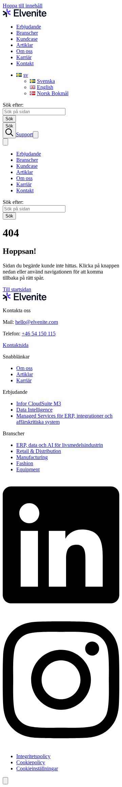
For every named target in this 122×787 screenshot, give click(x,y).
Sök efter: (13, 105)
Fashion (24, 463)
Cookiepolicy (30, 762)
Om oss (24, 51)
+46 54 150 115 (39, 333)
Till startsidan (17, 289)
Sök (9, 125)
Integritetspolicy (33, 756)
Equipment (28, 469)
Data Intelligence (34, 410)
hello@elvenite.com (36, 322)
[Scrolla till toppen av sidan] (5, 780)
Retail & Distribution (38, 451)
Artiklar (24, 45)
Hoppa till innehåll (22, 5)
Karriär (24, 57)
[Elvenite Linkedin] (61, 610)
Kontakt (25, 63)
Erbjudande (28, 27)
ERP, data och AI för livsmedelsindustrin (59, 445)
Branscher (27, 33)
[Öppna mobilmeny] (35, 134)
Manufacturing (32, 457)
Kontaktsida (15, 345)
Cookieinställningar (37, 768)
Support (24, 134)
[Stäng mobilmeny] (5, 141)
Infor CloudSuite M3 (38, 403)
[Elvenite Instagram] (61, 745)
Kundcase (27, 39)
